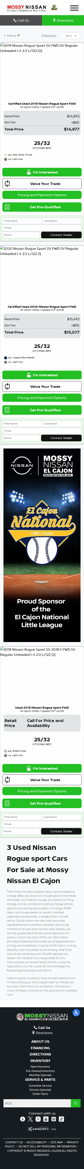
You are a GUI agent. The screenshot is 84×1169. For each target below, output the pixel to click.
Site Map (57, 1142)
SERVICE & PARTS (40, 1080)
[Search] (76, 1103)
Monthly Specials (40, 1075)
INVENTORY (40, 1061)
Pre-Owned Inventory (40, 1071)
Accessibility (37, 1142)
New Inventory (40, 1066)
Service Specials (40, 1090)
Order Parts (40, 1094)
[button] (76, 1012)
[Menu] (74, 8)
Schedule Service (40, 1085)
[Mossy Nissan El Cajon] (26, 8)
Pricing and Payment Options (42, 194)
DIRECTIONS (40, 1054)
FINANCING (40, 1048)
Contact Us (14, 1142)
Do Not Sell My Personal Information (47, 1146)
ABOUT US (40, 1042)
